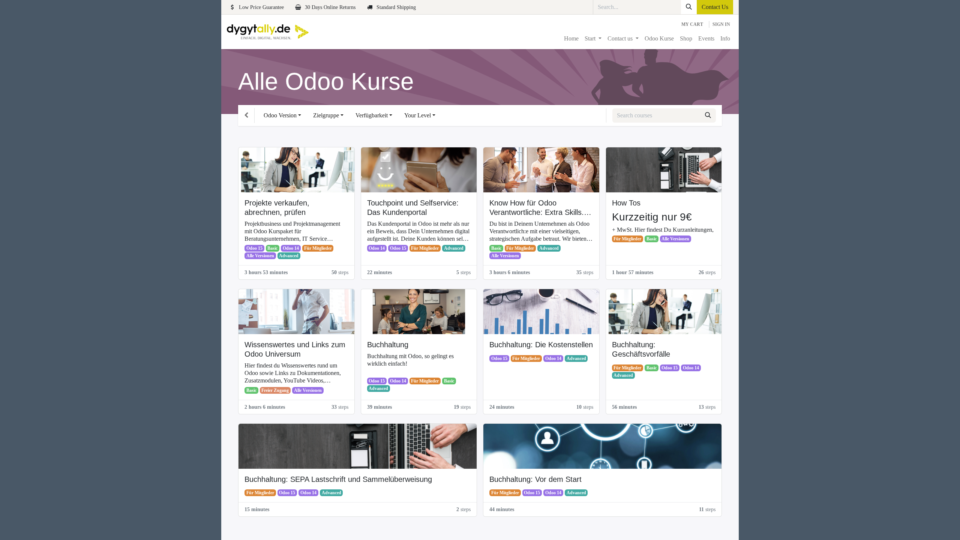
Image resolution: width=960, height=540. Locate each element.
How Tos (626, 203)
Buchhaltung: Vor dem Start (535, 479)
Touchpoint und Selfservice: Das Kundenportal (413, 207)
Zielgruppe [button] (326, 115)
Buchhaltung (387, 344)
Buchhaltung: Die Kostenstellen (541, 344)
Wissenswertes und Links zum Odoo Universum (294, 349)
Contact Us (715, 7)
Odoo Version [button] (280, 115)
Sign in (721, 24)
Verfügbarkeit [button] (372, 115)
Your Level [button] (417, 115)
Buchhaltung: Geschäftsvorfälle (641, 349)
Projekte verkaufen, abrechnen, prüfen (276, 207)
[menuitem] (571, 38)
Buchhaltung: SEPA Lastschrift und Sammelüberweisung (338, 479)
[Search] (689, 7)
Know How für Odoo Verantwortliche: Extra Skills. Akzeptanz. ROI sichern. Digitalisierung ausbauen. (536, 208)
